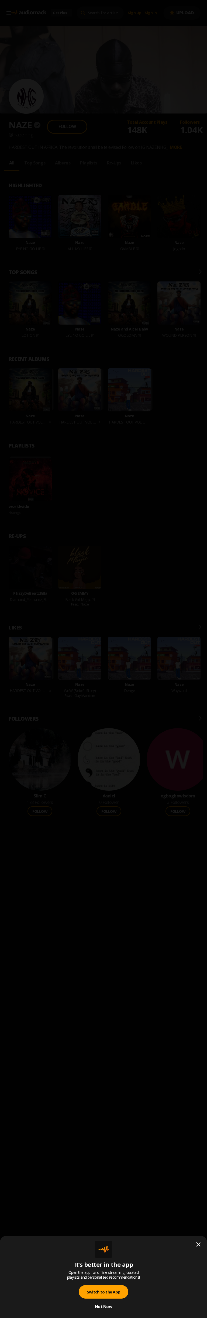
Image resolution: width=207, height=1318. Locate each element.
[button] (103, 659)
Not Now (103, 1306)
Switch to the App (103, 1292)
